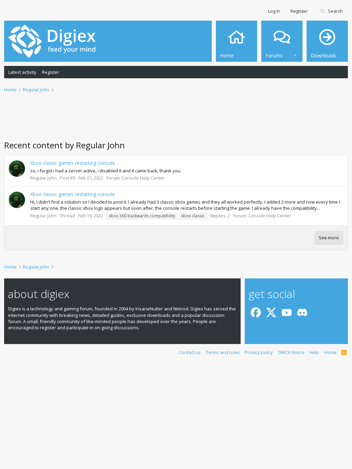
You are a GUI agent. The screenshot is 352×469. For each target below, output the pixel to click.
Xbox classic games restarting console (72, 163)
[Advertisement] (176, 120)
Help (314, 352)
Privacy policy (259, 352)
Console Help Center (143, 178)
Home (330, 352)
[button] (295, 54)
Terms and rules (223, 352)
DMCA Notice (291, 352)
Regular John (43, 178)
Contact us (190, 352)
